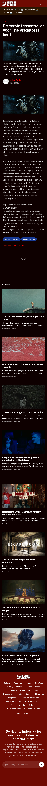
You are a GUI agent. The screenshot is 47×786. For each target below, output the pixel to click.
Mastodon (20, 687)
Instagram (12, 690)
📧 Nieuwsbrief (29, 239)
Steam (38, 687)
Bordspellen (8, 694)
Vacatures (18, 683)
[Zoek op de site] (40, 3)
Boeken (36, 690)
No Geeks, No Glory (32, 708)
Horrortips (39, 694)
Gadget (29, 694)
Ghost (27, 713)
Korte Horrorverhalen (30, 698)
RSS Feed (39, 683)
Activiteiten (25, 690)
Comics (19, 694)
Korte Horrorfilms (13, 701)
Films (5, 21)
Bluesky (10, 687)
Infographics (13, 698)
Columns (32, 705)
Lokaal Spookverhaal (32, 701)
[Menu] (44, 3)
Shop (30, 687)
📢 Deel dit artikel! (12, 239)
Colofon (7, 683)
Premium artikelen (18, 705)
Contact (28, 683)
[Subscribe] (41, 764)
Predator (20, 245)
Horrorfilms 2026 (14, 708)
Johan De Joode (17, 80)
